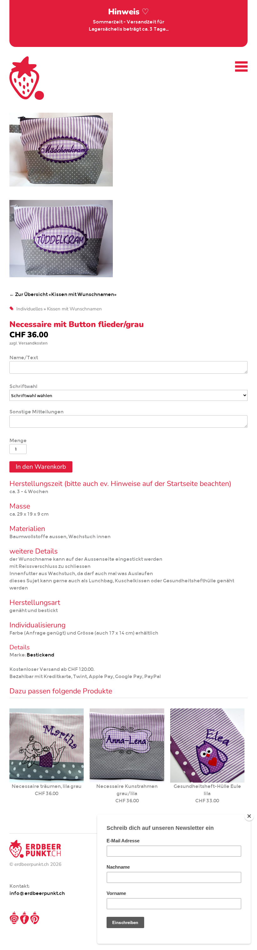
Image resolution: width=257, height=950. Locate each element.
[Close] (249, 816)
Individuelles (29, 309)
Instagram (14, 917)
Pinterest (34, 917)
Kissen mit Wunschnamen (74, 309)
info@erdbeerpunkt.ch (37, 893)
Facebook (24, 917)
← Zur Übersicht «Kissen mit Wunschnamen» (63, 294)
